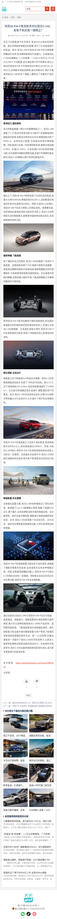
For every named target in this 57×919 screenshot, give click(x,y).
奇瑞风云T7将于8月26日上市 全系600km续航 (25, 872)
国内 (19, 17)
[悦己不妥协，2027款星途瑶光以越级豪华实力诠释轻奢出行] (15, 723)
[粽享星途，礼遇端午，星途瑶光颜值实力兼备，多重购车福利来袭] (15, 773)
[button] (26, 683)
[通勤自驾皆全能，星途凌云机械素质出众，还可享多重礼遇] (41, 723)
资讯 (13, 17)
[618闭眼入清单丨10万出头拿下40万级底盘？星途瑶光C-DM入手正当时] (41, 798)
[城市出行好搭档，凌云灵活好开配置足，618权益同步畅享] (41, 748)
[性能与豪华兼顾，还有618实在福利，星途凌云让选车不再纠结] (15, 798)
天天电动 (12, 8)
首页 (6, 17)
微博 (34, 914)
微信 (23, 914)
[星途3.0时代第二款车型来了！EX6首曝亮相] (41, 773)
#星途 (28, 695)
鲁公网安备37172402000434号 (30, 908)
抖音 (29, 914)
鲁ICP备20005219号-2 (28, 905)
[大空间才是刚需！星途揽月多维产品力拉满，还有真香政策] (15, 748)
